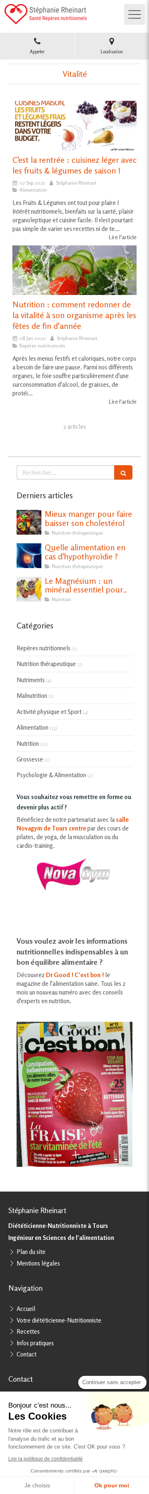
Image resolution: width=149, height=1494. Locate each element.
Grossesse (30, 759)
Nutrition (28, 743)
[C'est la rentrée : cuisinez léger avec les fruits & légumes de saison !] (74, 125)
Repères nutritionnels (43, 648)
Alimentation (32, 727)
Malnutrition (32, 695)
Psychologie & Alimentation (51, 775)
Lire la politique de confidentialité (45, 1459)
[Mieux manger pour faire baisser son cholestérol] (29, 522)
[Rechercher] (123, 472)
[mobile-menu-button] (134, 14)
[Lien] (74, 874)
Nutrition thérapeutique (46, 664)
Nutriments (31, 680)
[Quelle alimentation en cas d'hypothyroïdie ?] (29, 555)
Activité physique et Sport (49, 712)
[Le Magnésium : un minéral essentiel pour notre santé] (29, 589)
